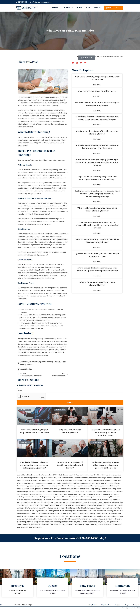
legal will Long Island (24, 475)
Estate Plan (24, 362)
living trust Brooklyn (93, 475)
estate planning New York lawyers (34, 519)
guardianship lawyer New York (42, 524)
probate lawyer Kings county (89, 489)
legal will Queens (62, 475)
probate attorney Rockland (84, 486)
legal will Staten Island (77, 475)
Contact (97, 8)
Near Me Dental (22, 527)
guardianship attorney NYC (27, 522)
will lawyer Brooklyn (87, 502)
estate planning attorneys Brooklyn (70, 513)
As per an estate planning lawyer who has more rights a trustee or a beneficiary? (97, 178)
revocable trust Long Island (86, 497)
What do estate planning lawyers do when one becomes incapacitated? (97, 241)
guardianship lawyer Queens (85, 524)
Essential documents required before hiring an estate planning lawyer (97, 104)
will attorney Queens (52, 502)
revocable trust (67, 500)
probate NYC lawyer (94, 494)
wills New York (82, 511)
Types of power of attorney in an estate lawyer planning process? (97, 255)
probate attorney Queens (63, 486)
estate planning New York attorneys (63, 516)
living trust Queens (46, 478)
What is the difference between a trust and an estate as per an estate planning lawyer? (97, 118)
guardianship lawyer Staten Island (108, 524)
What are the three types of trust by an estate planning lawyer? (97, 132)
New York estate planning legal (89, 480)
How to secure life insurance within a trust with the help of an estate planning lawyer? (97, 269)
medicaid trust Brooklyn (81, 478)
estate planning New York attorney (37, 516)
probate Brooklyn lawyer (68, 489)
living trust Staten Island (63, 478)
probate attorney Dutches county (48, 483)
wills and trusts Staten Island (75, 508)
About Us (54, 8)
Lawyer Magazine (35, 511)
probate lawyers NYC (81, 491)
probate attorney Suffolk (104, 486)
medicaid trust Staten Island (66, 480)
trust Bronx (78, 500)
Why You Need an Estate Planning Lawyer (97, 91)
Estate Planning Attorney (50, 362)
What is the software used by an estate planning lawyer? (97, 283)
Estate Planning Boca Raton (106, 508)
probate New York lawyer (77, 494)
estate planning (52, 170)
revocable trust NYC (35, 500)
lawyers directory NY (105, 497)
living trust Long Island (109, 475)
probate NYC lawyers (110, 494)
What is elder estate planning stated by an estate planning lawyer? (97, 209)
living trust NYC (33, 478)
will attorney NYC (37, 502)
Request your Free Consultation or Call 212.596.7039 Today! (70, 538)
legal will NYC (51, 475)
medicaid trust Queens (47, 480)
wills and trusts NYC (39, 508)
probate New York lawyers (26, 513)
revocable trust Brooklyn (66, 497)
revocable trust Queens (52, 500)
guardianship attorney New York (110, 519)
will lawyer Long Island (103, 502)
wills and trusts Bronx (72, 505)
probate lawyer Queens (43, 491)
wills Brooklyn (91, 508)
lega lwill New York (39, 475)
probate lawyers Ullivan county (33, 494)
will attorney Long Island (108, 500)
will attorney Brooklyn (90, 500)
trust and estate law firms (46, 513)
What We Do (68, 8)
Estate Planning (35, 362)
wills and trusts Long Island (109, 505)
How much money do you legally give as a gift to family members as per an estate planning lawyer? (97, 162)
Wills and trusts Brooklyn (89, 505)
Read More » (97, 85)
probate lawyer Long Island (110, 489)
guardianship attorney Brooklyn (59, 519)
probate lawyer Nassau (25, 491)
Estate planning (29, 113)
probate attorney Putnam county (41, 486)
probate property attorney (27, 497)
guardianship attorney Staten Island (73, 522)
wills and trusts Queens (55, 508)
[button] (73, 63)
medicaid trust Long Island (100, 478)
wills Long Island (70, 511)
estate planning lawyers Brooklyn (96, 513)
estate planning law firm (28, 8)
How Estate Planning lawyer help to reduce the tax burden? (97, 78)
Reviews (79, 8)
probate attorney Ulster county (47, 489)
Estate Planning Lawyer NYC (64, 524)
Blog (88, 8)
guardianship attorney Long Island (84, 519)
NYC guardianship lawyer (26, 483)
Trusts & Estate (30, 7)
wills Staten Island (94, 511)
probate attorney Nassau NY (95, 483)
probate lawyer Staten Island (100, 491)
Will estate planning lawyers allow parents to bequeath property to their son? (97, 147)
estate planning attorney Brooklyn (90, 516)
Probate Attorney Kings (23, 605)
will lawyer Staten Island (55, 505)
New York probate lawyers (111, 480)
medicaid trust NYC (31, 480)
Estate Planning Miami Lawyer (53, 511)
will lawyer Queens (39, 505)
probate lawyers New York (62, 491)
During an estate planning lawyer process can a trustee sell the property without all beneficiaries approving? (97, 193)
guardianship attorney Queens (48, 522)
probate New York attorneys (56, 494)
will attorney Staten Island (70, 502)
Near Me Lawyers (35, 527)
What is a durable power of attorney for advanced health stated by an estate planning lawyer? (97, 225)
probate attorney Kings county (73, 483)
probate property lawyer (47, 497)
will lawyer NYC (26, 505)
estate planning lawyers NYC (112, 511)
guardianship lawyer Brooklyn (99, 522)
